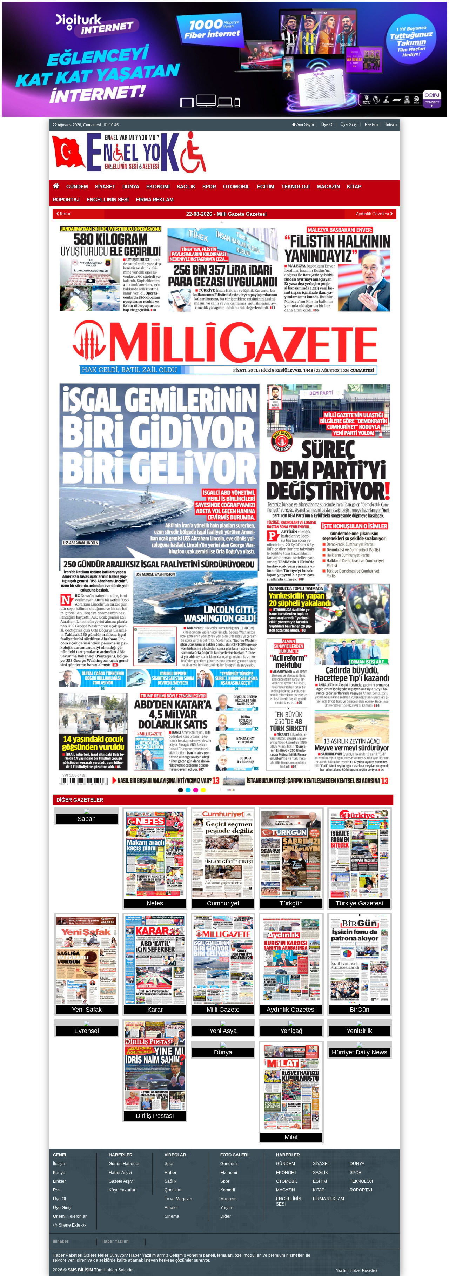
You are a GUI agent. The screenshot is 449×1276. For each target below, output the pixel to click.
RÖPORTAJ (361, 1190)
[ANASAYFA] (129, 152)
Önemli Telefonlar (70, 1216)
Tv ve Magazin (178, 1198)
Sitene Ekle (69, 1225)
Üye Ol (327, 124)
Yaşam (226, 1207)
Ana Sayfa (305, 124)
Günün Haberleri (125, 1163)
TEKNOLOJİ (361, 1181)
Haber (170, 1172)
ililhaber (60, 1241)
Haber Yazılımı (115, 1241)
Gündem (228, 1163)
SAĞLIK (320, 1172)
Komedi (227, 1190)
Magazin (228, 1198)
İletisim (391, 124)
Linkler (59, 1181)
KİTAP (318, 1190)
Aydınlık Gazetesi (373, 214)
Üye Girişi (349, 124)
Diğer (225, 1216)
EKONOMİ (286, 1172)
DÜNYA (357, 1163)
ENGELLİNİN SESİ (288, 1201)
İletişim (59, 1163)
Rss (56, 1190)
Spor (169, 1163)
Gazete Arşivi (121, 1181)
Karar (65, 214)
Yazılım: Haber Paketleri (356, 1270)
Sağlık (170, 1181)
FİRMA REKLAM (328, 1198)
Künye (59, 1172)
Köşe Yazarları (122, 1190)
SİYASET (321, 1163)
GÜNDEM (285, 1163)
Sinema (172, 1216)
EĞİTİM (320, 1181)
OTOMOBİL (287, 1181)
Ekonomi (228, 1172)
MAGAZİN (285, 1190)
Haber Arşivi (120, 1172)
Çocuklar (173, 1190)
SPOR (356, 1172)
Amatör (171, 1207)
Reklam (371, 124)
